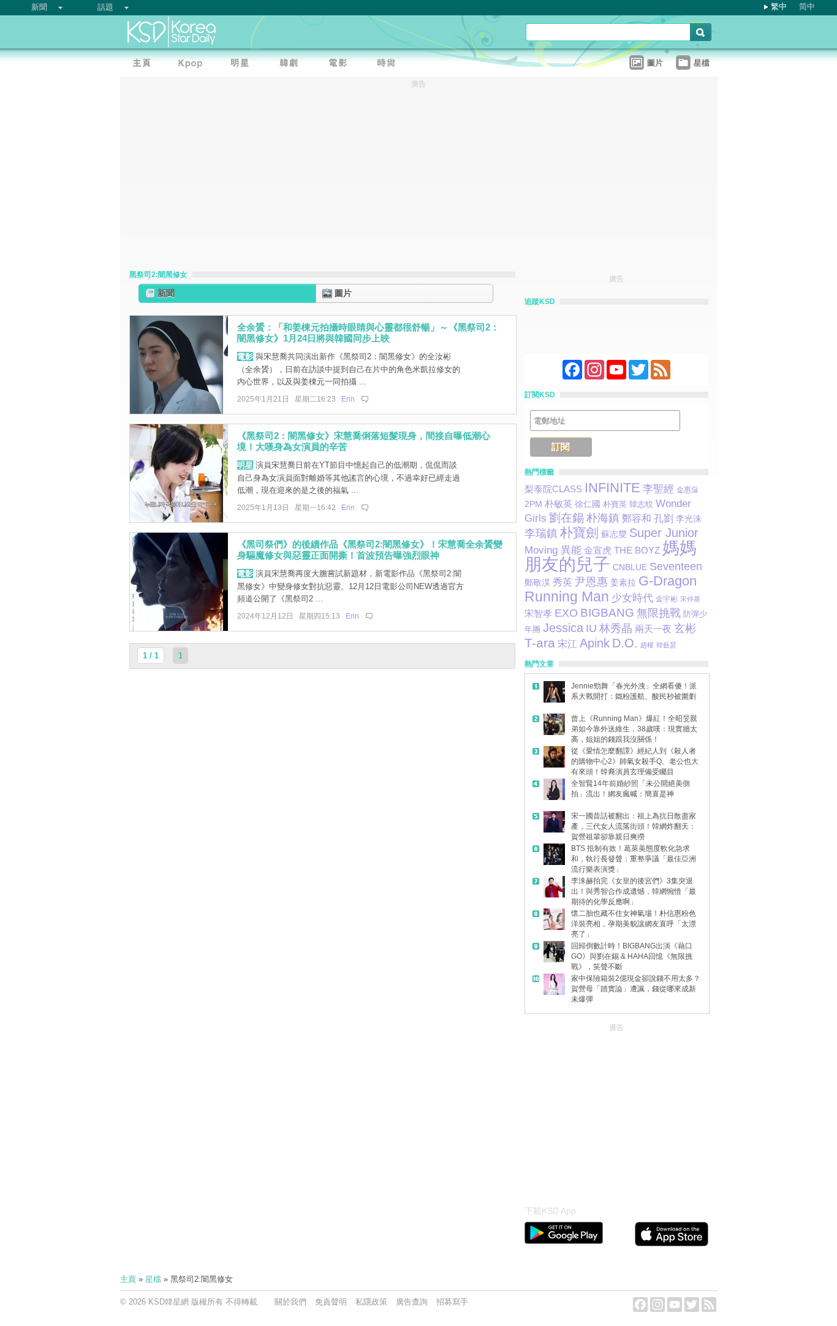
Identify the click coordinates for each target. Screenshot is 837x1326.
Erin (348, 399)
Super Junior (664, 532)
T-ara (540, 643)
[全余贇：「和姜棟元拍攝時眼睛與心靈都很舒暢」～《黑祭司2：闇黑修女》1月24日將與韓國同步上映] (179, 411)
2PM (533, 504)
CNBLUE (630, 567)
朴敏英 (558, 503)
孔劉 (663, 518)
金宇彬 (667, 599)
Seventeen (676, 566)
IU (591, 628)
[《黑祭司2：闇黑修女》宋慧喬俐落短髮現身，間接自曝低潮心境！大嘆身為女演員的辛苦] (179, 519)
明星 (245, 465)
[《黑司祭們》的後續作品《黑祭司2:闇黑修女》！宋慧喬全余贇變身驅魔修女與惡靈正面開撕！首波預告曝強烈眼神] (179, 628)
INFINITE (612, 487)
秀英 (562, 581)
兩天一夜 (653, 629)
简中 (807, 6)
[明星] (242, 64)
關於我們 (290, 1301)
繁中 (779, 6)
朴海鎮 (602, 517)
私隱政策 (371, 1301)
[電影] (340, 64)
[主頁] (144, 64)
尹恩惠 (591, 582)
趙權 (647, 645)
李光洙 (689, 519)
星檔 (153, 1279)
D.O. (625, 643)
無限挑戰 (659, 613)
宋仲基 (690, 599)
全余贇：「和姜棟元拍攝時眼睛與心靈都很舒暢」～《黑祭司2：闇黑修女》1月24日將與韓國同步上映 (368, 333)
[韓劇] (291, 64)
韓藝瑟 (666, 645)
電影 (245, 356)
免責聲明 (331, 1301)
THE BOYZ (637, 550)
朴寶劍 (579, 532)
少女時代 (632, 598)
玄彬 (685, 628)
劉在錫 (566, 517)
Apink (595, 643)
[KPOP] (193, 64)
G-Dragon (667, 581)
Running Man (567, 596)
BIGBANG (607, 612)
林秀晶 (615, 628)
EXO (566, 613)
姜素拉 (623, 582)
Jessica (563, 627)
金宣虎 (598, 550)
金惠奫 (687, 490)
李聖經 (658, 489)
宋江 (567, 644)
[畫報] (389, 64)
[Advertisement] (616, 1110)
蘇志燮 (614, 534)
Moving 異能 (553, 550)
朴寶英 (615, 504)
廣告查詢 (412, 1301)
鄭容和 (636, 518)
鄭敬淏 (537, 582)
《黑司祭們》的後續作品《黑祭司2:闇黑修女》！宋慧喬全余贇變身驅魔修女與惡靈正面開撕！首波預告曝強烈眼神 (369, 550)
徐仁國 (587, 504)
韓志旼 (641, 504)
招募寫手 (452, 1301)
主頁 (128, 1279)
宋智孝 (538, 614)
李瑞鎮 (541, 533)
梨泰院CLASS (553, 489)
